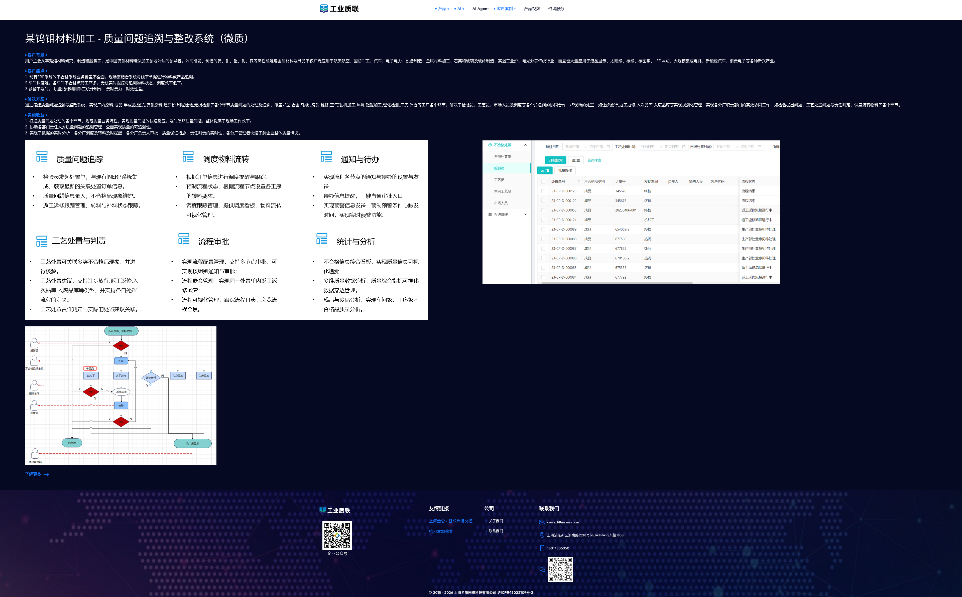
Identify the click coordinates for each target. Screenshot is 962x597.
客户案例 (505, 9)
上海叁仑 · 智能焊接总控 (450, 521)
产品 (442, 9)
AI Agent (480, 9)
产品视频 (532, 9)
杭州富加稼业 (441, 531)
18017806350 (558, 548)
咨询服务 (556, 9)
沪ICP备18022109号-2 (515, 592)
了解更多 (33, 474)
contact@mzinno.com (563, 522)
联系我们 (496, 530)
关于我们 (496, 520)
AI (459, 9)
